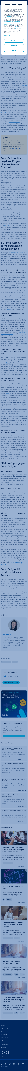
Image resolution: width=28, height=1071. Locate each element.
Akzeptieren (18, 28)
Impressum (7, 35)
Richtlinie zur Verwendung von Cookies (12, 22)
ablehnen (15, 26)
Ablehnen (14, 50)
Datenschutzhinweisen (10, 24)
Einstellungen (7, 16)
